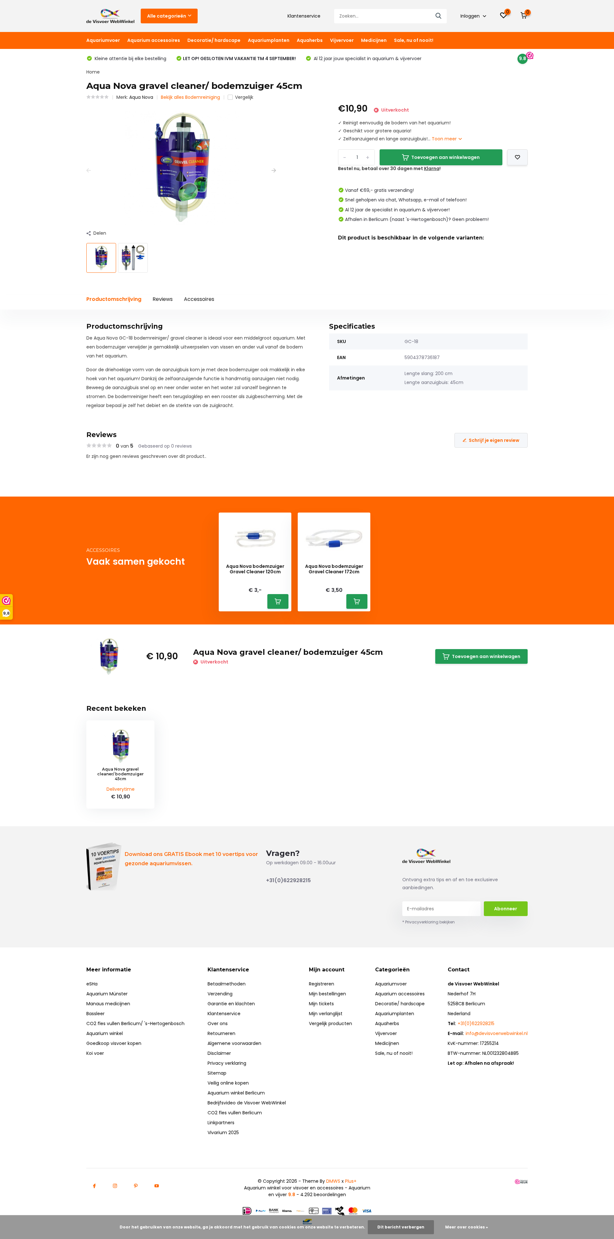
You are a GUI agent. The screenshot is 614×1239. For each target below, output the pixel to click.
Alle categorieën (166, 16)
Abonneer (505, 909)
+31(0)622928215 (288, 880)
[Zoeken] (439, 16)
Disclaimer (219, 1053)
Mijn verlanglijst (325, 1013)
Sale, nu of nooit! (413, 40)
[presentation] (88, 170)
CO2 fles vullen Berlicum (235, 1113)
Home (93, 72)
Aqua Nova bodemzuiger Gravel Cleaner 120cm (255, 569)
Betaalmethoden (227, 984)
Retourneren (221, 1033)
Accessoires (199, 299)
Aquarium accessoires (153, 40)
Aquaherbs (310, 40)
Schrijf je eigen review (494, 440)
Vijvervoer (342, 40)
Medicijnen (374, 40)
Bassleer (95, 1013)
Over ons (218, 1023)
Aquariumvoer (103, 40)
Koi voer (95, 1053)
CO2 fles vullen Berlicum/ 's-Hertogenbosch (135, 1023)
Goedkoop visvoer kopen (113, 1043)
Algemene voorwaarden (234, 1043)
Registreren (321, 984)
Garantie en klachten (231, 1003)
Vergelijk (244, 97)
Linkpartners (221, 1122)
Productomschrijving (113, 299)
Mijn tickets (321, 1003)
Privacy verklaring (227, 1063)
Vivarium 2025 (223, 1132)
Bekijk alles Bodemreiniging (190, 97)
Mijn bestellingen (327, 994)
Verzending (220, 994)
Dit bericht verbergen (400, 1227)
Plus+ (351, 1181)
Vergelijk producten (330, 1023)
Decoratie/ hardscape (213, 40)
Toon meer (445, 139)
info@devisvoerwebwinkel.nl (497, 1033)
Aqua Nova (141, 97)
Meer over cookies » (466, 1227)
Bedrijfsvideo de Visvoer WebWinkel (247, 1103)
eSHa (92, 984)
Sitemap (217, 1073)
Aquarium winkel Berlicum (236, 1093)
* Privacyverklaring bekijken (428, 922)
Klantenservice (303, 16)
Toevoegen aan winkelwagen (445, 157)
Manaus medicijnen (108, 1003)
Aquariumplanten (268, 40)
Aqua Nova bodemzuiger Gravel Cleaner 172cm (334, 569)
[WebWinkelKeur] (521, 1181)
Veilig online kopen (228, 1083)
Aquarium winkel (104, 1033)
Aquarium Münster (107, 994)
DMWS (333, 1181)
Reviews (163, 299)
